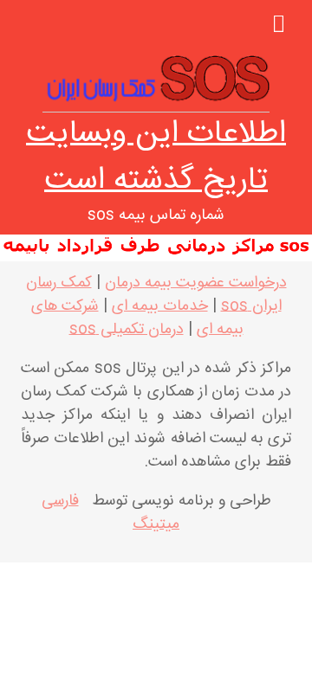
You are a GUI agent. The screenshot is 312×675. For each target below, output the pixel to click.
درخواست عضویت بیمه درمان (196, 283)
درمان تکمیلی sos (126, 330)
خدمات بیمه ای (160, 306)
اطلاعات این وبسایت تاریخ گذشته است (156, 157)
